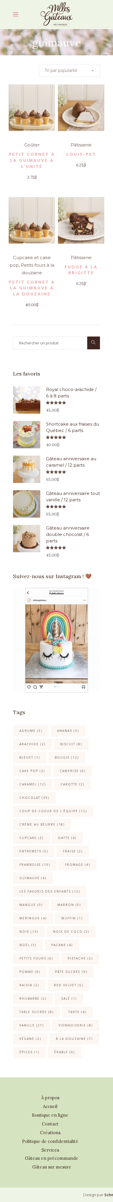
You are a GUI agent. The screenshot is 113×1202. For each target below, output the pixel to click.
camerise (72, 771)
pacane (62, 945)
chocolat (34, 798)
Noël (28, 945)
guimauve (32, 878)
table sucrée (36, 1012)
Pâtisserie (81, 145)
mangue (31, 905)
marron (69, 905)
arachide (32, 744)
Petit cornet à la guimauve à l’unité (32, 161)
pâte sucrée (71, 972)
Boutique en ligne (50, 1115)
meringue (33, 918)
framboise (34, 865)
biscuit (71, 744)
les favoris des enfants (49, 891)
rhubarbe (32, 998)
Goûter (32, 145)
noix (28, 932)
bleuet (29, 757)
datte (67, 838)
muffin (72, 918)
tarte (77, 1012)
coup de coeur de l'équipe (53, 811)
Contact (50, 1124)
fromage (77, 865)
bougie (67, 757)
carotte (72, 784)
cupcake (31, 838)
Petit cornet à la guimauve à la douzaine (32, 288)
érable (64, 1052)
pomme (29, 972)
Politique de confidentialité (50, 1141)
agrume (30, 731)
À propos (50, 1097)
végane (30, 1039)
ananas (68, 731)
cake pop (32, 771)
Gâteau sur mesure (51, 1167)
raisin (29, 985)
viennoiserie (76, 1025)
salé (69, 998)
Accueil (50, 1106)
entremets (33, 851)
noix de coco (71, 932)
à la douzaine (74, 1039)
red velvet (68, 985)
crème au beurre (42, 824)
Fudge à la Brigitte (81, 270)
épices (29, 1052)
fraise (73, 851)
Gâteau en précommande (51, 1158)
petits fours (36, 958)
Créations (50, 1132)
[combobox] (69, 70)
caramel (32, 784)
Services (50, 1150)
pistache (80, 958)
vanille (31, 1025)
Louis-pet (81, 154)
